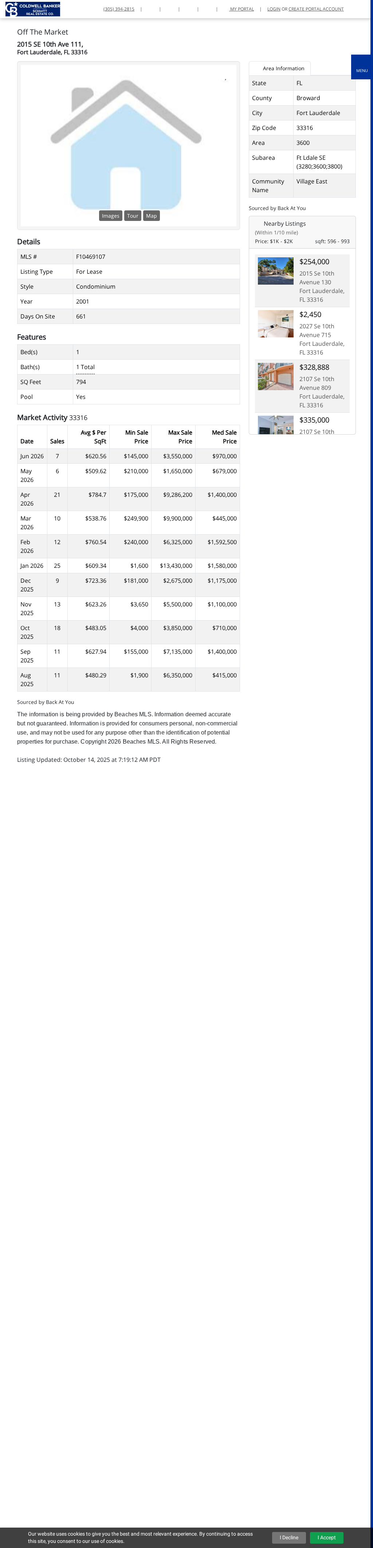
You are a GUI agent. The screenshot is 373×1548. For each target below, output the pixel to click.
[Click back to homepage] (30, 8)
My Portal (241, 9)
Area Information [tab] (283, 68)
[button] (362, 67)
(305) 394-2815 (118, 9)
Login (273, 9)
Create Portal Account (316, 9)
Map (151, 215)
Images (110, 215)
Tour (132, 215)
